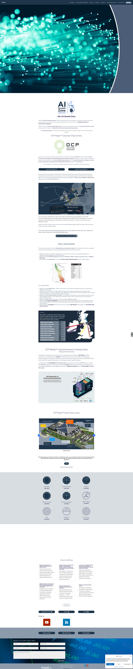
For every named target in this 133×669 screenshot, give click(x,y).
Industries (97, 2)
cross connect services (50, 226)
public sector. (80, 161)
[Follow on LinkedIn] (66, 622)
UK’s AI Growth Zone (66, 116)
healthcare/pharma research (64, 161)
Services (91, 2)
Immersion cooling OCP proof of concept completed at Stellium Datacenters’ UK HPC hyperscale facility (86, 567)
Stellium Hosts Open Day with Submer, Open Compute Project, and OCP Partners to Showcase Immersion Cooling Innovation (66, 567)
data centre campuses (87, 176)
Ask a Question (86, 633)
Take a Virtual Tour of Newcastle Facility (65, 236)
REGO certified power (88, 177)
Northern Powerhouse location (49, 120)
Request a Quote (47, 633)
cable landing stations (47, 130)
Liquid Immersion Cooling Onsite (73, 349)
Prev (39, 435)
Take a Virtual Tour (66, 633)
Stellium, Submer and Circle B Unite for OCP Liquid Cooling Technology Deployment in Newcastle (46, 585)
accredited (51, 304)
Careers (66, 612)
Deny (119, 664)
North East (51, 259)
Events (85, 612)
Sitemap (66, 665)
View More (66, 605)
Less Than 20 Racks (51, 169)
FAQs (66, 463)
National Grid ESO (45, 285)
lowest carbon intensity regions (69, 259)
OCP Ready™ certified (53, 217)
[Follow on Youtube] (46, 622)
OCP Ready (57, 413)
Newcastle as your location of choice (65, 248)
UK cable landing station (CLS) (54, 126)
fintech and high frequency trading (61, 160)
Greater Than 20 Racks (80, 169)
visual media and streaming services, (50, 161)
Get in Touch (61, 661)
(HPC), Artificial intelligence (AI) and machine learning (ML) (61, 158)
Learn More (46, 488)
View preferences (127, 664)
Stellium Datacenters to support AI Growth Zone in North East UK (45, 566)
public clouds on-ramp (78, 224)
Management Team (46, 612)
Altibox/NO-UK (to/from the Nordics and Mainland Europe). (65, 128)
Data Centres (72, 2)
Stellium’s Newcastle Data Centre (85, 585)
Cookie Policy (116, 666)
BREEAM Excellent (43, 221)
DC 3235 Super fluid (57, 363)
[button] (130, 656)
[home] (66, 92)
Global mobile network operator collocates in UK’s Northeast (65, 587)
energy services (76, 160)
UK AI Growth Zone (120, 2)
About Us (103, 2)
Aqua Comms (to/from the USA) (87, 126)
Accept (110, 664)
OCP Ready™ (77, 156)
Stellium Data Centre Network (82, 2)
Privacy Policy (121, 666)
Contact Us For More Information (66, 467)
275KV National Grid (53, 179)
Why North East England (111, 2)
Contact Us (129, 2)
